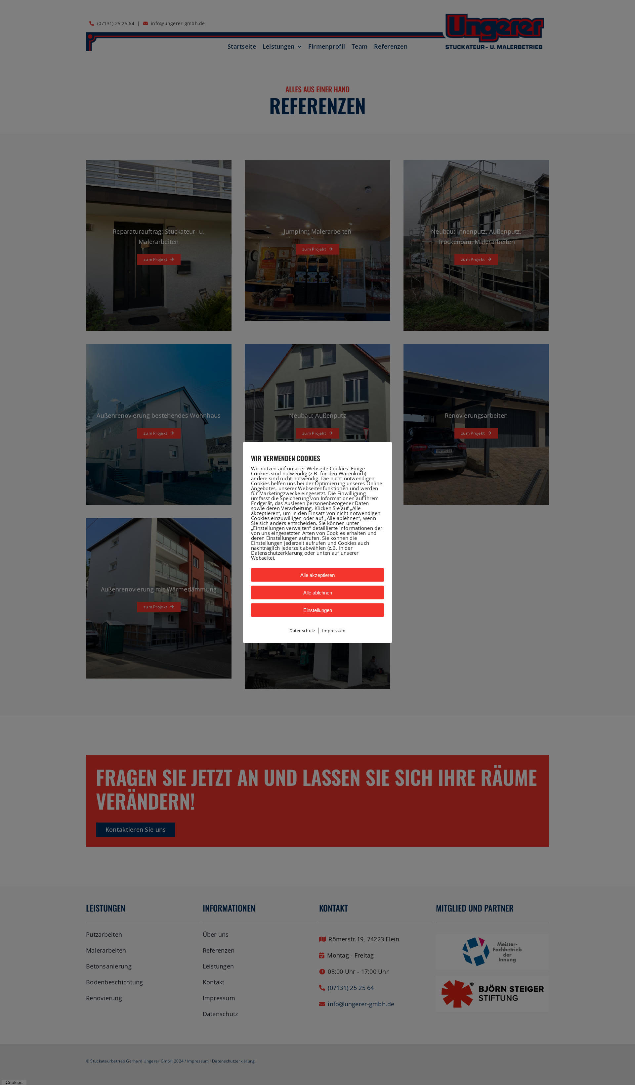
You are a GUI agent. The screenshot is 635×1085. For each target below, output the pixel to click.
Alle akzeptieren (317, 575)
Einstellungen (317, 610)
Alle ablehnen (317, 592)
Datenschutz (302, 631)
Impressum (333, 631)
